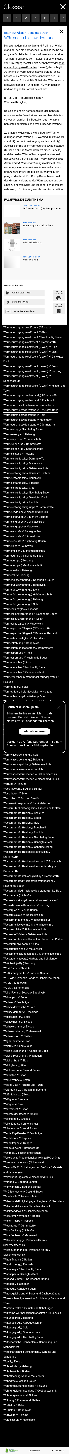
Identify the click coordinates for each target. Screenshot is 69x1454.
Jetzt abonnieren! (34, 731)
